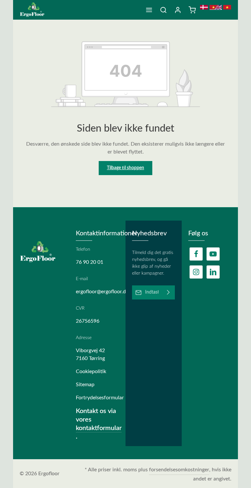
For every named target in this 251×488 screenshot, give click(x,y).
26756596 (87, 321)
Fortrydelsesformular (97, 397)
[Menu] (149, 9)
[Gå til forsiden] (34, 10)
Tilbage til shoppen (125, 168)
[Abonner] (168, 292)
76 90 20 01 (89, 262)
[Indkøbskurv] (192, 9)
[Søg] (163, 9)
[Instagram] (196, 272)
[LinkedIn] (213, 272)
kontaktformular (99, 428)
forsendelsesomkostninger (179, 469)
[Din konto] (177, 9)
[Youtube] (213, 254)
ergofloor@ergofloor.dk (97, 291)
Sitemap (85, 384)
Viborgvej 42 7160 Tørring (90, 354)
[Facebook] (196, 254)
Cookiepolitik (91, 371)
